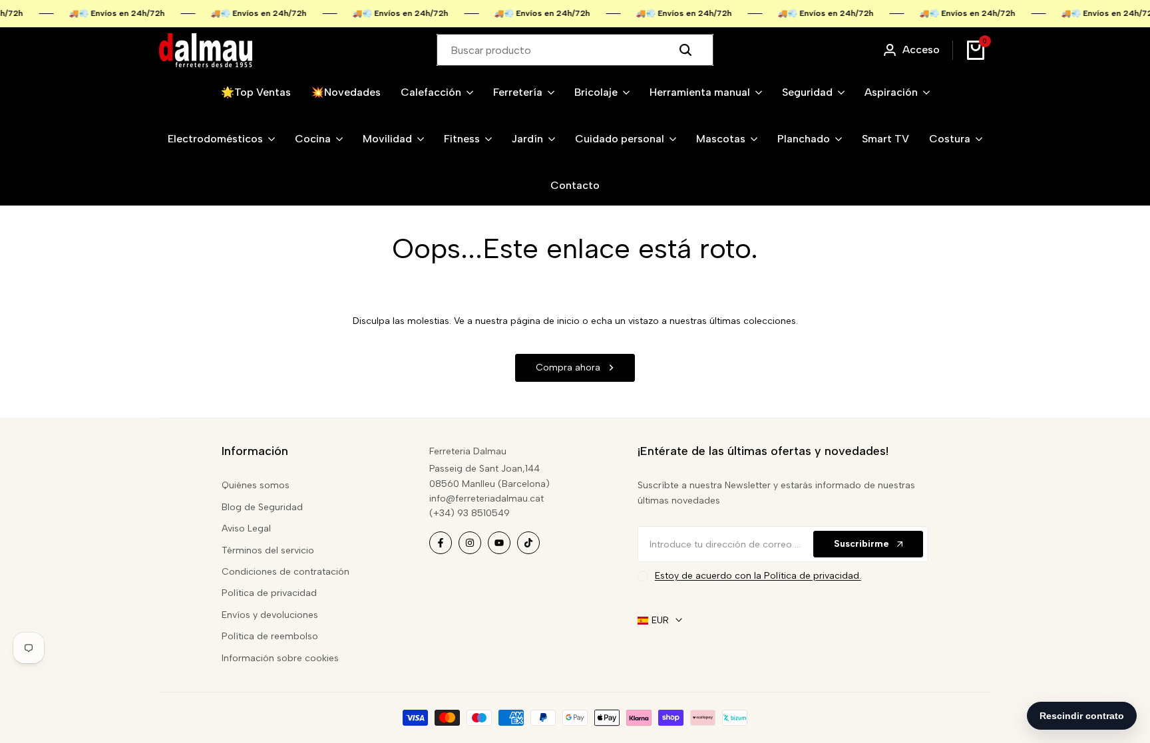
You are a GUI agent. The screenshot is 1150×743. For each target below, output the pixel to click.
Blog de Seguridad (262, 507)
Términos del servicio (268, 550)
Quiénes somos (255, 485)
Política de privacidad (269, 593)
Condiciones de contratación (285, 571)
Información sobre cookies (280, 658)
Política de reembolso (270, 636)
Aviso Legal (246, 528)
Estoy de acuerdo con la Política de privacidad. (758, 575)
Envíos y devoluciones (270, 615)
